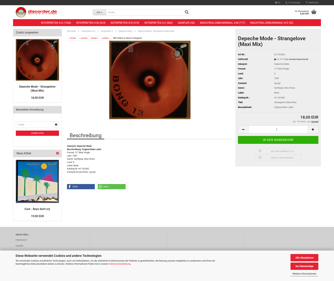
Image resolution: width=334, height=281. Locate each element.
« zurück (83, 38)
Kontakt (19, 245)
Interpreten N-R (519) (125, 22)
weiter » (94, 38)
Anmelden (37, 133)
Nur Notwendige (304, 266)
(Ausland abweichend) (298, 59)
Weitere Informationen (304, 273)
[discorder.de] (52, 12)
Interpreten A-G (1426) (56, 22)
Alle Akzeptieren (304, 257)
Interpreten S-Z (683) (158, 22)
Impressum (21, 240)
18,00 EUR (37, 97)
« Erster (72, 38)
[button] (277, 2)
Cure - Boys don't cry (37, 209)
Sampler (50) (186, 22)
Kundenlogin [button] (293, 2)
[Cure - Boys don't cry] (37, 181)
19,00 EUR (37, 216)
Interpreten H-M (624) (90, 22)
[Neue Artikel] (57, 153)
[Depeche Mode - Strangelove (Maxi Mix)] (149, 80)
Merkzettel (313, 2)
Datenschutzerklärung (119, 264)
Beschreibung (86, 135)
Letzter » (106, 38)
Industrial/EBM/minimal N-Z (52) (271, 22)
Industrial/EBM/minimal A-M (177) (222, 22)
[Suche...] (186, 12)
